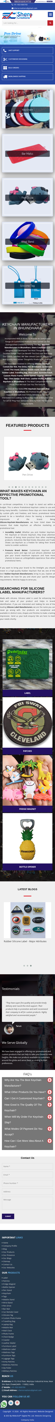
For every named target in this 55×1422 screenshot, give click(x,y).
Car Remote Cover (10, 1312)
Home (5, 1242)
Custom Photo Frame (12, 1318)
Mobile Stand (8, 1299)
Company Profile (10, 1246)
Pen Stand (7, 1290)
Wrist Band (8, 1302)
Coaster (6, 1340)
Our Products (8, 1252)
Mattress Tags (9, 1352)
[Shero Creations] (17, 15)
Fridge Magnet (9, 1284)
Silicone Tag (8, 1315)
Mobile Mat (8, 1327)
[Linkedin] (10, 1402)
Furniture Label (9, 1346)
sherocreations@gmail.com (25, 8)
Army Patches (9, 1361)
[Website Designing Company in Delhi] (27, 1)
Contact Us (7, 1264)
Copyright (7, 1411)
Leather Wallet (9, 1343)
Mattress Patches (10, 1365)
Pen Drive (7, 1306)
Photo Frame (8, 1333)
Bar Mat (6, 1309)
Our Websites (9, 1267)
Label (5, 1278)
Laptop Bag (8, 1324)
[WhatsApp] (4, 1404)
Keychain (7, 1293)
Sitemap (6, 1261)
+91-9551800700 (20, 4)
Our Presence (9, 1255)
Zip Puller (7, 1368)
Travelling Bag (9, 1321)
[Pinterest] (17, 1402)
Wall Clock (7, 1330)
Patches (6, 1281)
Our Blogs (7, 1258)
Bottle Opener (9, 1287)
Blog (5, 1249)
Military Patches (10, 1371)
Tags (5, 1296)
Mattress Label (9, 1349)
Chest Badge (8, 1337)
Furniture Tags (9, 1355)
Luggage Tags (8, 1358)
